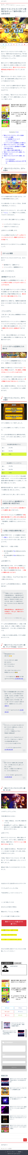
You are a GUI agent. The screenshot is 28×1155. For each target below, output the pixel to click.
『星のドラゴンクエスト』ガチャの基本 (13, 135)
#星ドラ (7, 706)
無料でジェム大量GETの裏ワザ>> (14, 923)
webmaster (10, 159)
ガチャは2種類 (8, 137)
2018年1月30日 (19, 678)
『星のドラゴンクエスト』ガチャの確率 (13, 145)
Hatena (21, 1011)
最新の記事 (18, 963)
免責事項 (19, 1151)
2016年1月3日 (8, 777)
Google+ (8, 1011)
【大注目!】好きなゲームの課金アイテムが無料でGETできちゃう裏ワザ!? (18, 122)
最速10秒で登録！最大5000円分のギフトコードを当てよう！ (18, 105)
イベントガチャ (11, 141)
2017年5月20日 (9, 749)
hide (17, 132)
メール (4, 1060)
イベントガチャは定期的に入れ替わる (15, 143)
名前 (3, 1054)
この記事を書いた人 (7, 963)
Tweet (8, 1008)
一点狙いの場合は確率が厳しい (13, 150)
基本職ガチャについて (13, 139)
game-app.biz (3, 1)
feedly (21, 1015)
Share (20, 1008)
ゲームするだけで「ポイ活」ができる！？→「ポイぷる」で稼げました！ (18, 114)
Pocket (8, 1015)
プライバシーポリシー (11, 1151)
